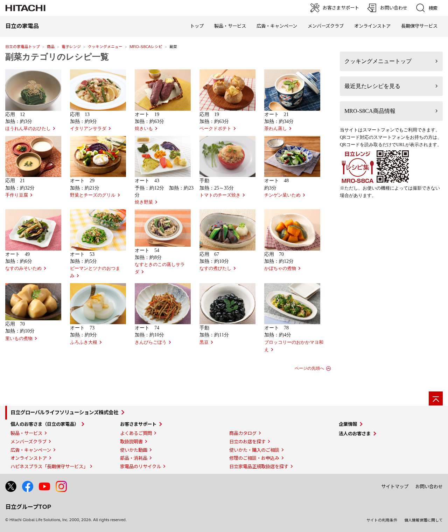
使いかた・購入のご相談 (254, 450)
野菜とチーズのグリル (92, 195)
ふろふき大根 (83, 342)
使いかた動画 (133, 450)
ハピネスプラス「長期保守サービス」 (49, 466)
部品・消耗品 (133, 458)
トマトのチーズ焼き (220, 195)
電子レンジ (71, 46)
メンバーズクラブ (326, 26)
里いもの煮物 (19, 338)
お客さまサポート (138, 424)
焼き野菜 (144, 202)
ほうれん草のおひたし (28, 128)
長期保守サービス (419, 26)
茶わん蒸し (275, 128)
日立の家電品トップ (22, 46)
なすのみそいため (23, 268)
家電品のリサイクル (140, 466)
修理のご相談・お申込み (254, 458)
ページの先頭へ (309, 368)
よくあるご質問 (136, 433)
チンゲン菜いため (282, 195)
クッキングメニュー (105, 46)
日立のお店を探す (247, 441)
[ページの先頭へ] (436, 398)
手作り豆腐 (16, 195)
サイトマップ (394, 486)
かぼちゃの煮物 (280, 268)
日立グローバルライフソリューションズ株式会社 (64, 412)
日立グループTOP (28, 506)
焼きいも (144, 128)
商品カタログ (243, 433)
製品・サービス (26, 433)
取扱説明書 (131, 441)
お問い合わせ (429, 486)
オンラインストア (372, 26)
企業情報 (348, 424)
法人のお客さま (355, 433)
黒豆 (204, 342)
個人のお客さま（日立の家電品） (44, 424)
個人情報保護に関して (423, 520)
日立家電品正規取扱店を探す (258, 466)
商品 (51, 46)
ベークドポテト (215, 128)
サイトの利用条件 (381, 520)
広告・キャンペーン (30, 450)
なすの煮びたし (215, 268)
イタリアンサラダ (88, 128)
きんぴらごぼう (151, 342)
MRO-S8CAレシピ (146, 46)
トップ (197, 26)
